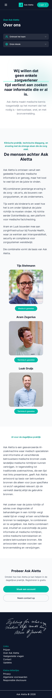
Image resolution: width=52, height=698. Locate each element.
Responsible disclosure (14, 680)
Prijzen (6, 649)
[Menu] (6, 4)
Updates (7, 662)
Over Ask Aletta (11, 653)
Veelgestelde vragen (13, 656)
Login (41, 5)
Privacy (7, 673)
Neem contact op (26, 598)
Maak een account (26, 589)
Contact (7, 659)
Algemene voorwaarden (15, 677)
